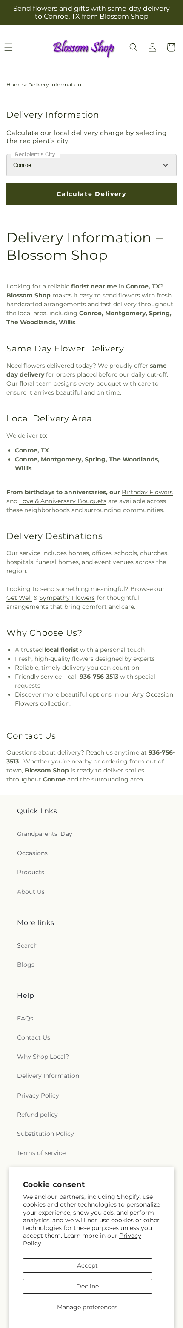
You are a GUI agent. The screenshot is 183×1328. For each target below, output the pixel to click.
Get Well (19, 598)
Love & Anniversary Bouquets (62, 501)
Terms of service (41, 1153)
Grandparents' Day (44, 834)
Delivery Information (48, 1076)
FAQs (25, 1018)
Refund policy (37, 1114)
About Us (31, 892)
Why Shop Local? (43, 1056)
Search (27, 945)
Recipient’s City (35, 154)
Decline (87, 1286)
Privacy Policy (38, 1095)
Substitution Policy (45, 1134)
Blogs (25, 964)
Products (30, 872)
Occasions (32, 853)
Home (14, 84)
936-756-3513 (100, 676)
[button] (133, 47)
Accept (87, 1265)
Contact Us (33, 1037)
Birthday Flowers (147, 492)
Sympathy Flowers (67, 598)
